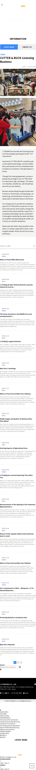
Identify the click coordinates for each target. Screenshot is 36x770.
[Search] (20, 667)
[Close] (0, 669)
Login (26, 693)
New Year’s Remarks (7, 644)
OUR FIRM (3, 714)
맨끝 (21, 662)
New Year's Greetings (8, 368)
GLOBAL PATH (4, 733)
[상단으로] (32, 766)
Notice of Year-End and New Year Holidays (15, 394)
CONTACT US (27, 47)
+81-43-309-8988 (16, 693)
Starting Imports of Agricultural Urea (13, 448)
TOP (17, 13)
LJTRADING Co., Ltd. (8, 684)
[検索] (34, 246)
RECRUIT (3, 737)
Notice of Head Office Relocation (12, 259)
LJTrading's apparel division (10, 341)
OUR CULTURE (4, 716)
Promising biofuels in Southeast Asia (13, 617)
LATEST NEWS (9, 47)
